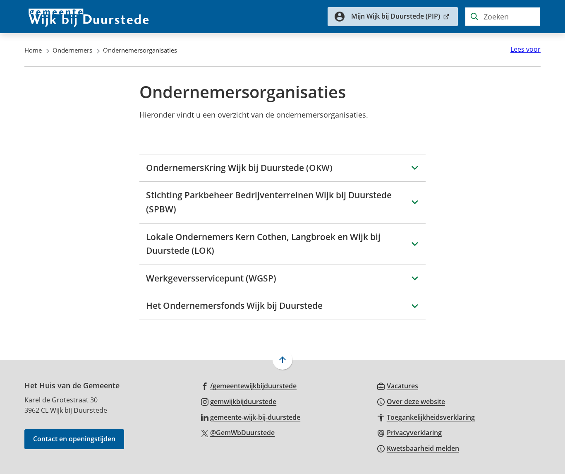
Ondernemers (72, 50)
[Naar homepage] (88, 16)
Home (33, 50)
